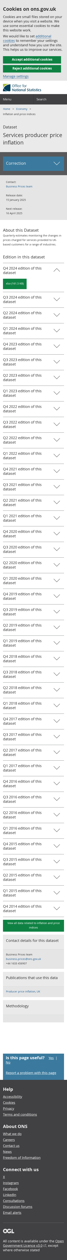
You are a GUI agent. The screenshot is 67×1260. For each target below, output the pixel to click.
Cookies (9, 1102)
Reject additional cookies (32, 68)
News (7, 1151)
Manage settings (16, 76)
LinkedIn (9, 1195)
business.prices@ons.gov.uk (23, 959)
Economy (22, 109)
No (8, 1062)
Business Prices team (19, 186)
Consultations (14, 1200)
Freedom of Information (22, 1157)
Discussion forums (17, 1206)
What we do (12, 1134)
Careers (9, 1139)
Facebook (10, 1189)
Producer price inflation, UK (23, 991)
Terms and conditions (20, 1114)
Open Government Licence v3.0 (33, 1243)
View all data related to (33, 925)
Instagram (11, 1183)
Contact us (11, 1145)
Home (7, 109)
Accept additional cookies (32, 59)
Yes (51, 1058)
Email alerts (12, 1212)
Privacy (8, 1108)
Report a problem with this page (31, 1073)
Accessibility (12, 1096)
